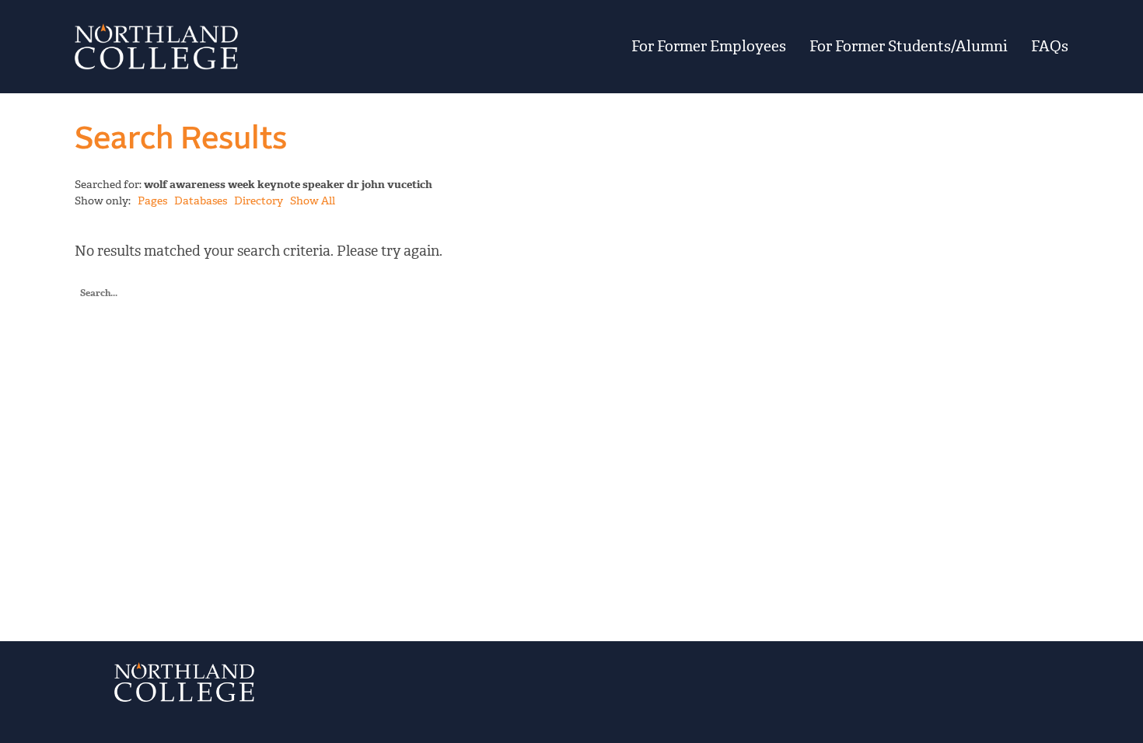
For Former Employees (708, 46)
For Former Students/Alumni (908, 46)
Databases (200, 201)
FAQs (1049, 46)
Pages (152, 201)
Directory (258, 201)
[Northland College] (246, 46)
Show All (312, 201)
